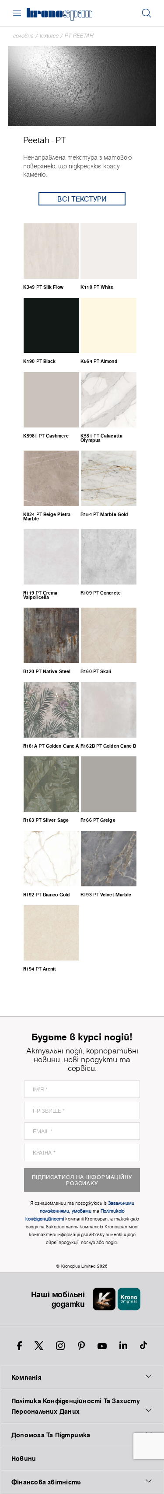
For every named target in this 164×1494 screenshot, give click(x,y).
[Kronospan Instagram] (60, 1345)
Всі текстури (82, 199)
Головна (23, 35)
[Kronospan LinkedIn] (123, 1345)
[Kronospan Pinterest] (81, 1345)
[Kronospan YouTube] (102, 1345)
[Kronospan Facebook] (19, 1345)
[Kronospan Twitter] (39, 1345)
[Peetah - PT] (82, 85)
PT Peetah (79, 35)
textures (49, 35)
